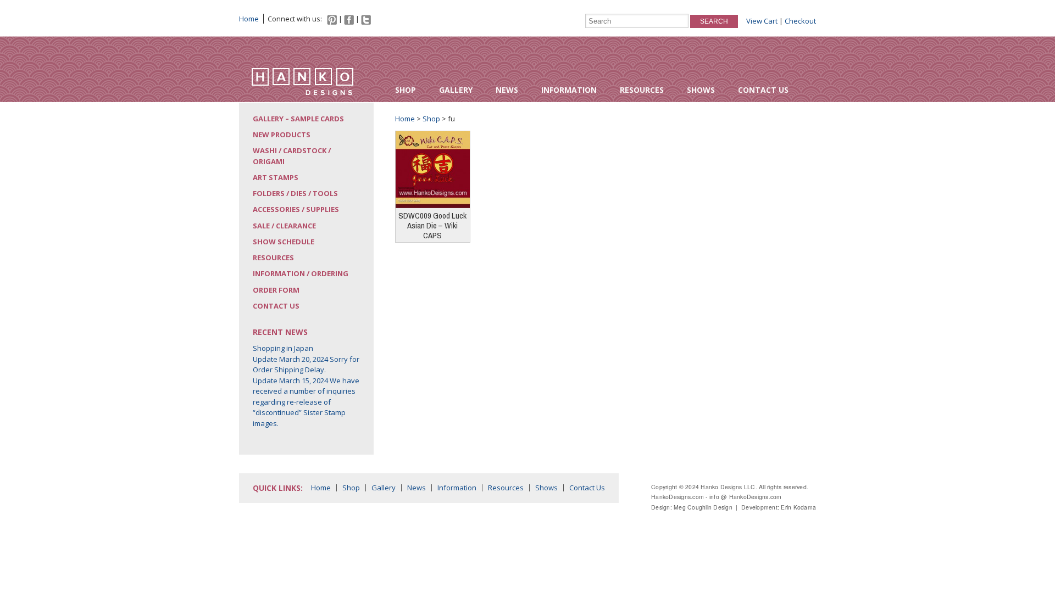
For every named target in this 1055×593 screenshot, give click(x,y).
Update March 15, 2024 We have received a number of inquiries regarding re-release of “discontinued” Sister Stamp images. (306, 402)
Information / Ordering (300, 273)
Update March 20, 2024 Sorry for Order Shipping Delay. (306, 364)
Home (249, 19)
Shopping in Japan (283, 348)
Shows (701, 90)
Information (569, 90)
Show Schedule (283, 242)
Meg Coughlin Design (703, 507)
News (507, 90)
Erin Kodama (798, 507)
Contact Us (763, 90)
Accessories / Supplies (296, 209)
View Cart (762, 21)
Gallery (456, 90)
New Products (281, 134)
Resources (642, 90)
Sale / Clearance (284, 226)
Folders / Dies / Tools (295, 193)
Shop (405, 90)
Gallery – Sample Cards (298, 119)
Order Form (276, 290)
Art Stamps (275, 177)
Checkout (800, 21)
